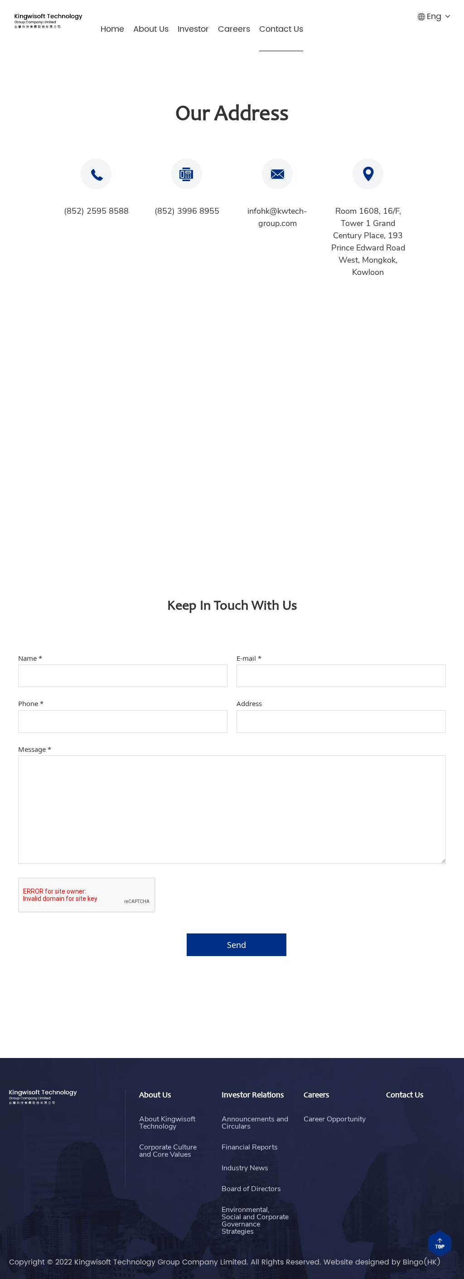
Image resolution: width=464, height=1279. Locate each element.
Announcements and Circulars (255, 1122)
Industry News (245, 1168)
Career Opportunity (335, 1119)
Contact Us (281, 29)
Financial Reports (250, 1147)
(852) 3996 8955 (187, 211)
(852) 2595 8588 (96, 211)
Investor (193, 29)
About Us (151, 29)
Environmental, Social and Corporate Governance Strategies (255, 1220)
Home (112, 29)
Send (236, 944)
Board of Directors (251, 1189)
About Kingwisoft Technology (167, 1122)
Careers (234, 29)
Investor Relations (253, 1095)
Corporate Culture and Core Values (168, 1150)
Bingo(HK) (422, 1262)
